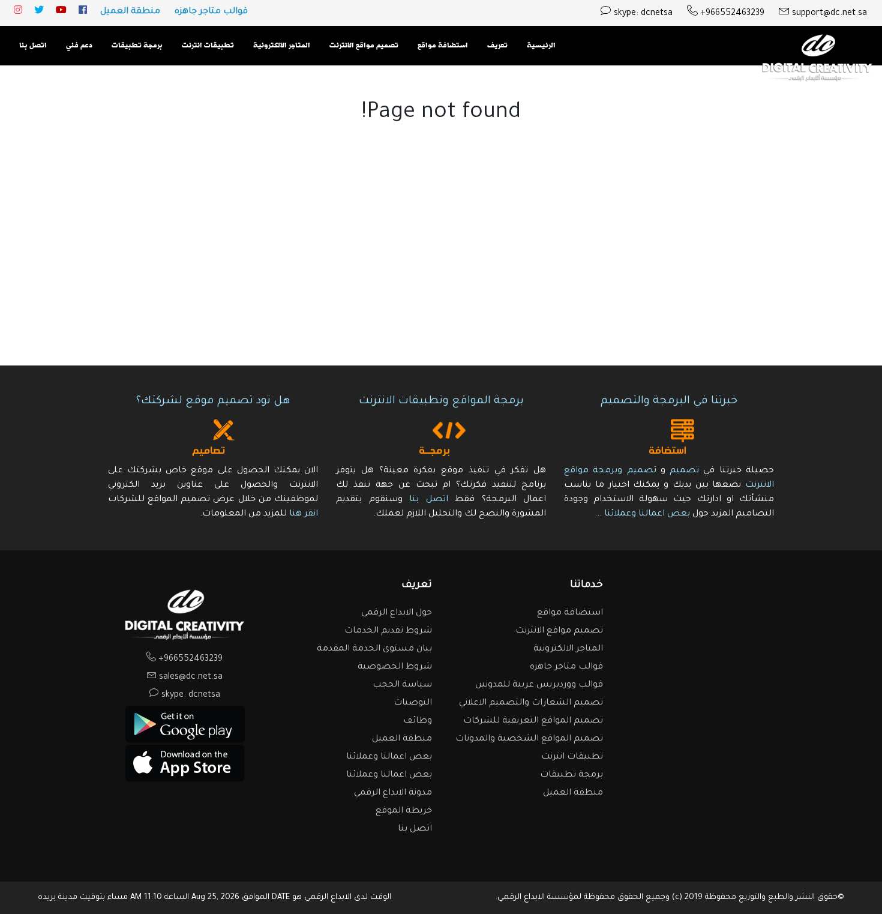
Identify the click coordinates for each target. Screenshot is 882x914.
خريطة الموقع (404, 811)
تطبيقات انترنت (208, 45)
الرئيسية (541, 45)
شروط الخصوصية (395, 667)
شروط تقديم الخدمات (388, 631)
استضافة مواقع (443, 45)
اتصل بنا (33, 45)
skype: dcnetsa (642, 14)
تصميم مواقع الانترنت (363, 45)
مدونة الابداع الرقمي (393, 793)
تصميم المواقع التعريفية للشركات (533, 721)
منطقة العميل (130, 12)
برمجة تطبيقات (137, 45)
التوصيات (413, 703)
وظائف (417, 721)
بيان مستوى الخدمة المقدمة (374, 649)
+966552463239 (731, 14)
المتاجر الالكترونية (281, 45)
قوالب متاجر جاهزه (211, 12)
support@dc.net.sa (828, 14)
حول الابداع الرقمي (396, 613)
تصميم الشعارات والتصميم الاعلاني (531, 703)
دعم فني (79, 45)
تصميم (684, 471)
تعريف (497, 45)
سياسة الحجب (402, 685)
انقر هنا (303, 514)
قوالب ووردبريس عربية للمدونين (539, 685)
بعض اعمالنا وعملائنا (646, 514)
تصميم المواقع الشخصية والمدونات (529, 739)
